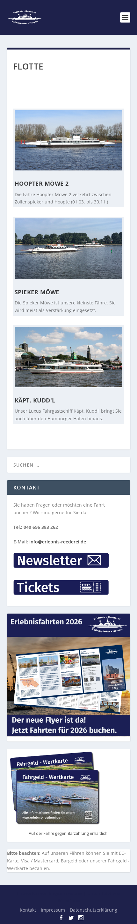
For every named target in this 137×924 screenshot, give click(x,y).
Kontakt (28, 910)
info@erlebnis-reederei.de (57, 542)
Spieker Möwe (37, 292)
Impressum (53, 910)
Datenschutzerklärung (93, 910)
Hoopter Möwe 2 (42, 183)
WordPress (69, 900)
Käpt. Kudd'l (35, 400)
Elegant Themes (65, 893)
